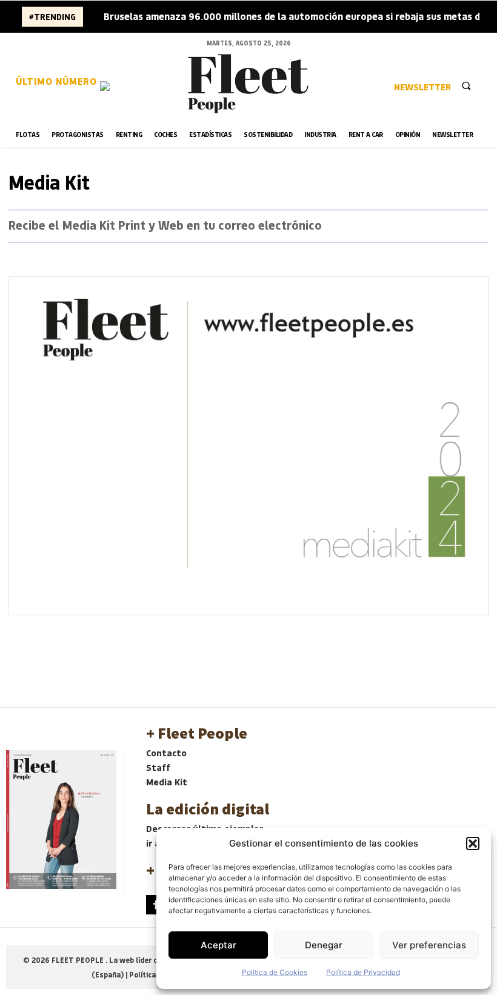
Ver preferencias (429, 945)
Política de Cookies (274, 972)
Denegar (323, 945)
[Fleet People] (248, 83)
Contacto (166, 753)
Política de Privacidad (363, 972)
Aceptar (218, 945)
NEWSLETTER (422, 87)
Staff (158, 767)
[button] (473, 843)
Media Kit (166, 782)
